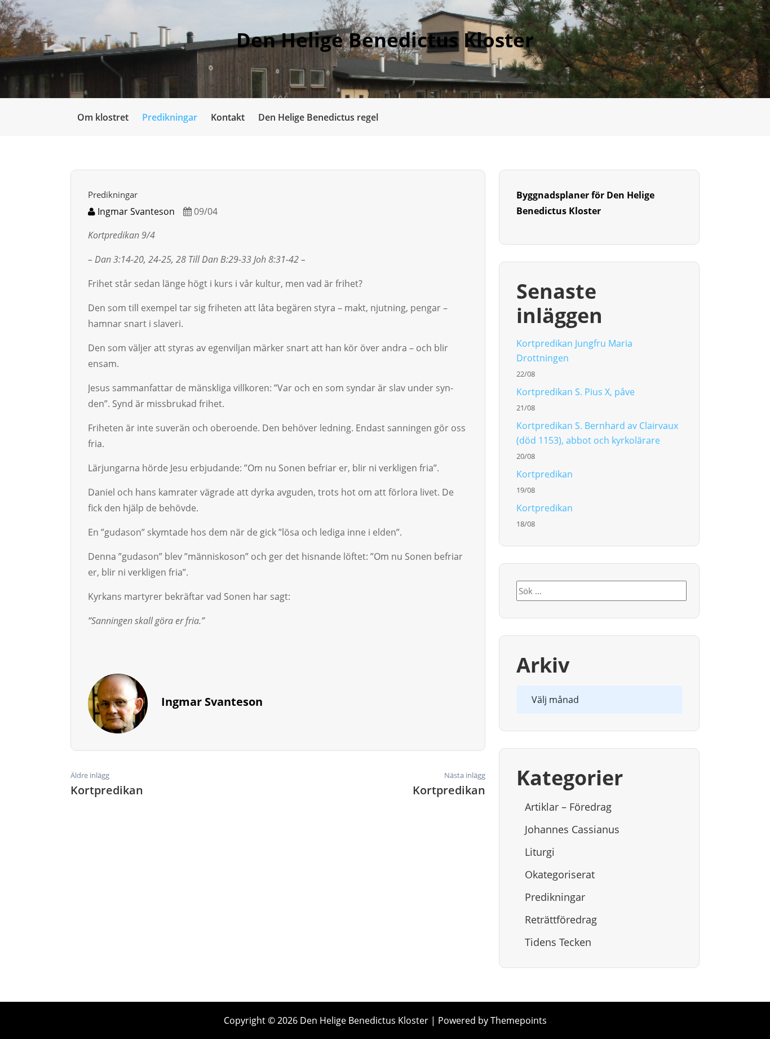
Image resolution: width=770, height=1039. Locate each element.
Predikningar (169, 117)
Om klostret (103, 117)
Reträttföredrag (561, 919)
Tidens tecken (558, 942)
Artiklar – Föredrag (568, 806)
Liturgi (540, 852)
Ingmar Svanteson (135, 211)
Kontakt (228, 117)
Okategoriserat (560, 874)
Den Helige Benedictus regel (318, 117)
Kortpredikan (544, 474)
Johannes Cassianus (572, 829)
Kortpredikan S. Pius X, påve (575, 392)
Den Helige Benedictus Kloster (385, 39)
